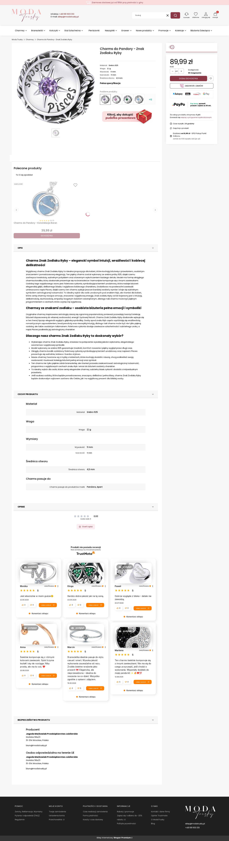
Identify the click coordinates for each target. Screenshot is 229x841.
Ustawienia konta (57, 815)
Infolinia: (62, 14)
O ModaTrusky (157, 819)
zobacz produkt (46, 605)
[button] (175, 15)
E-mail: (65, 16)
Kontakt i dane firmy (160, 811)
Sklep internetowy (114, 837)
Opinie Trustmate (159, 815)
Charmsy (30, 39)
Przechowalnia (56, 819)
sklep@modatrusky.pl (195, 823)
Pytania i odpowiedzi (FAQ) (27, 815)
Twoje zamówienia (57, 811)
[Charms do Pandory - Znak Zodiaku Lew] (116, 99)
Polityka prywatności (126, 823)
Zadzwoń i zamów (194, 85)
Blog (153, 823)
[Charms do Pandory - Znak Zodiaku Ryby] (105, 99)
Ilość (172, 66)
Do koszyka (47, 235)
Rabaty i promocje (125, 811)
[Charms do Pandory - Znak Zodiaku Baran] (139, 99)
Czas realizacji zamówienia (95, 811)
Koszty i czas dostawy (93, 819)
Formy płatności (90, 815)
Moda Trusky (17, 39)
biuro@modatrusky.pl (36, 745)
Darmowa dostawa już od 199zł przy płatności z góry (117, 2)
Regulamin (20, 819)
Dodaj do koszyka (188, 78)
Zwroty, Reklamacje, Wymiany (28, 811)
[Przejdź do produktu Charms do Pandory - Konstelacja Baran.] (47, 200)
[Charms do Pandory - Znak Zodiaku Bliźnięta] (127, 99)
